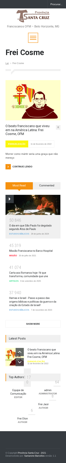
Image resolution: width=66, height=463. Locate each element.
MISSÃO (13, 255)
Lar (7, 63)
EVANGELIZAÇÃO (16, 144)
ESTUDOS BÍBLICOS (19, 234)
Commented (46, 185)
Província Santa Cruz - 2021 (32, 453)
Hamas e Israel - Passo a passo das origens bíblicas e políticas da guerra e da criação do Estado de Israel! (32, 302)
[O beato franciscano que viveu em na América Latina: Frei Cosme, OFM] (33, 100)
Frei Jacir (43, 404)
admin (48, 390)
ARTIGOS (14, 281)
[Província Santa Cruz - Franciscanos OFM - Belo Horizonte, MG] (33, 18)
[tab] (19, 187)
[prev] (20, 352)
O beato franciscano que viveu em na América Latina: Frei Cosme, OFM (28, 130)
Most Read (19, 185)
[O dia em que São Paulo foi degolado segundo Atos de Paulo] (33, 205)
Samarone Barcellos (34, 456)
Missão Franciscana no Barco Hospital (31, 250)
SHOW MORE (33, 324)
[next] (20, 362)
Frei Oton (22, 418)
